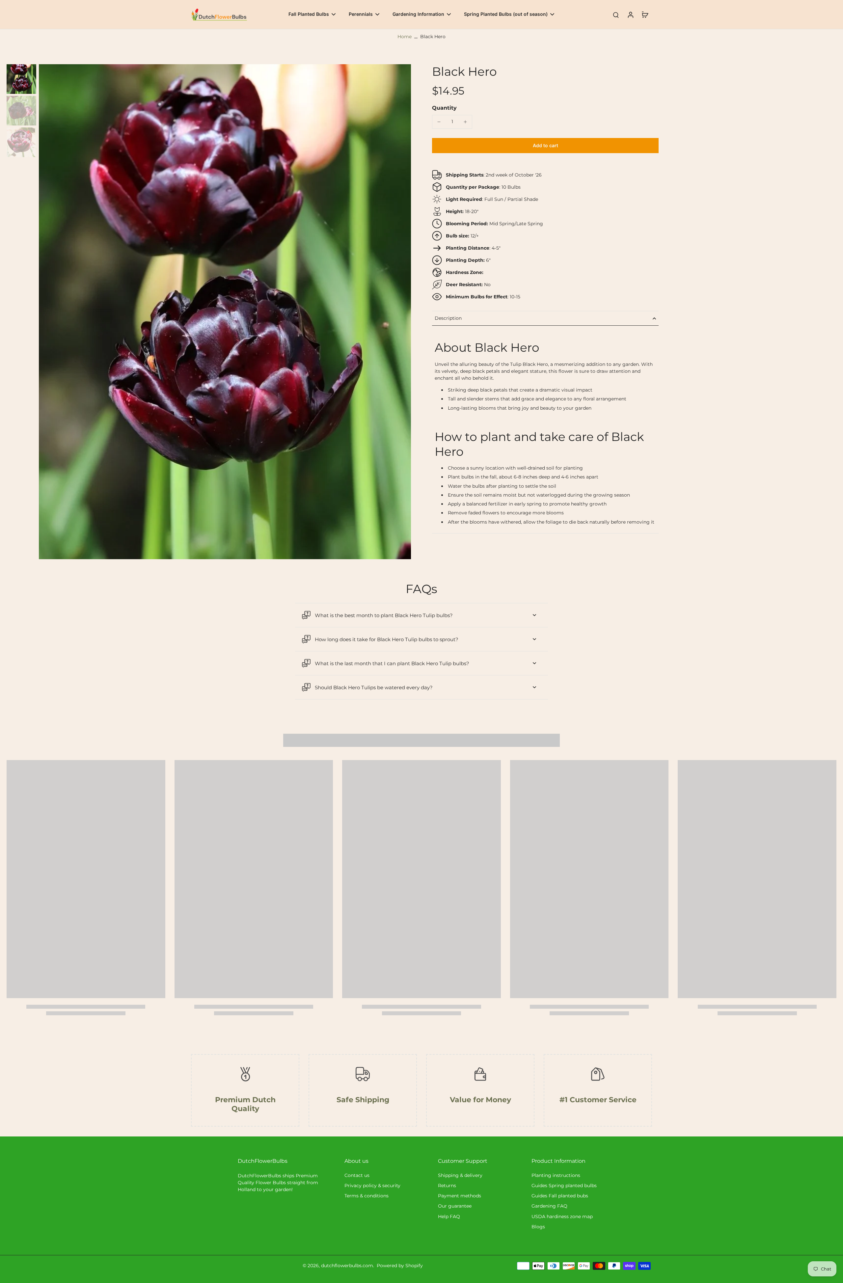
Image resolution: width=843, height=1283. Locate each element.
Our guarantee (455, 1206)
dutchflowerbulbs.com (347, 1266)
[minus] (439, 121)
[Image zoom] (225, 311)
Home (404, 37)
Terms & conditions (366, 1196)
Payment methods (459, 1196)
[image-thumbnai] (21, 79)
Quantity (444, 108)
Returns (447, 1185)
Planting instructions (555, 1175)
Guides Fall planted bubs (559, 1196)
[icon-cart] (645, 14)
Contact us (356, 1175)
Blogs (538, 1227)
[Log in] (630, 14)
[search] (616, 14)
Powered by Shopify (400, 1266)
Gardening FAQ (549, 1206)
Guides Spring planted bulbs (564, 1185)
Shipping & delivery (460, 1175)
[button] (545, 145)
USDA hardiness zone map (562, 1216)
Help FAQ (449, 1216)
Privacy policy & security (372, 1185)
